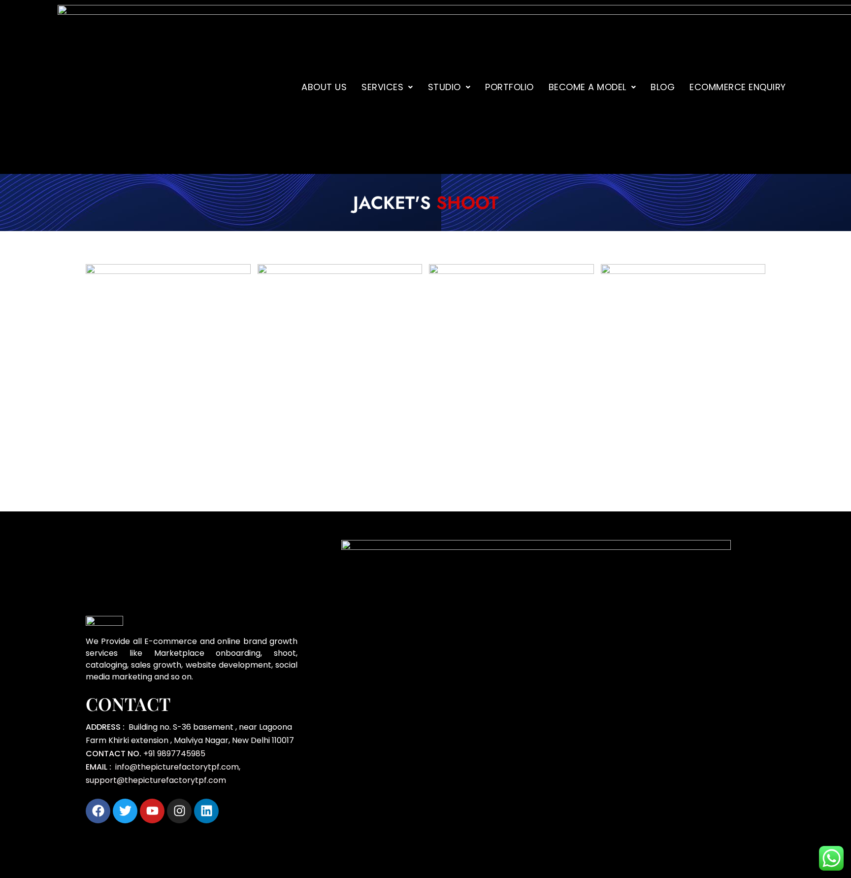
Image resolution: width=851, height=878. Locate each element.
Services (382, 87)
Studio (444, 87)
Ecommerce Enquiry (737, 87)
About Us (324, 87)
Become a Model (587, 87)
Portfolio (509, 87)
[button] (387, 87)
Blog (663, 87)
